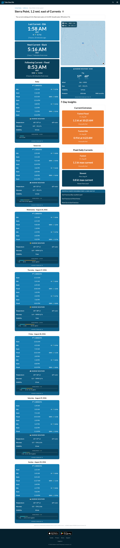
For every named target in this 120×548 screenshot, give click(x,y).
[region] (83, 43)
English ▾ (60, 541)
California (25, 8)
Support (68, 537)
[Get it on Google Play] (66, 533)
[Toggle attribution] (103, 64)
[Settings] (117, 2)
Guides (51, 537)
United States (18, 8)
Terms (62, 537)
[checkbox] (69, 23)
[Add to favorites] (63, 11)
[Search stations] (113, 2)
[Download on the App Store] (53, 533)
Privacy (57, 537)
